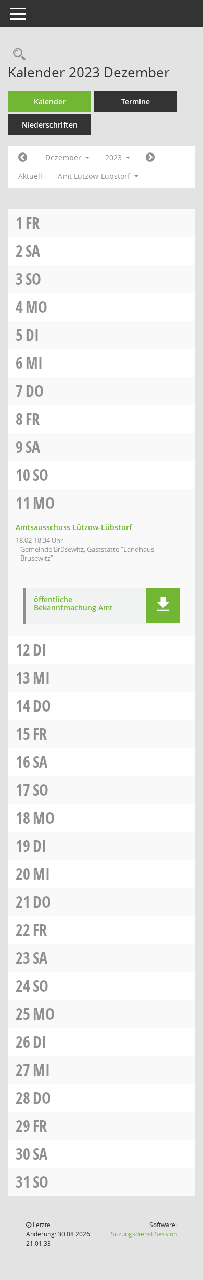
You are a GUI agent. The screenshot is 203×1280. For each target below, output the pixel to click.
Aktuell (30, 176)
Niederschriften (50, 125)
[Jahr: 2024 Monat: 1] (150, 157)
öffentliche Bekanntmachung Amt (73, 604)
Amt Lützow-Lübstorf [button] (95, 176)
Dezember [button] (64, 157)
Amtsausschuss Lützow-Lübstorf (74, 527)
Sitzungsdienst (144, 1234)
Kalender (50, 101)
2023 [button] (114, 157)
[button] (163, 605)
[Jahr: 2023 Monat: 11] (22, 157)
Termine (135, 101)
